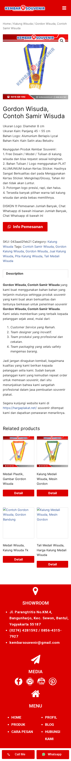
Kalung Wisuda (23, 23)
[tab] (35, 273)
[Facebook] (18, 681)
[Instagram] (30, 681)
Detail (18, 493)
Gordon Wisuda (37, 251)
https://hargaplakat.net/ (20, 408)
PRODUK (18, 724)
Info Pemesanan (27, 226)
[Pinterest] (52, 681)
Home (7, 23)
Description (14, 273)
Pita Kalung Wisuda (28, 256)
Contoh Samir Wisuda (38, 246)
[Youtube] (41, 681)
